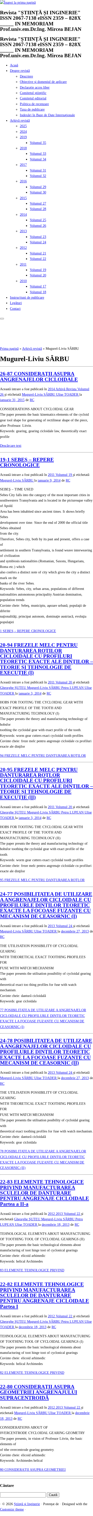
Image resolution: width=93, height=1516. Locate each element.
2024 (23, 132)
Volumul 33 (38, 153)
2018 (23, 148)
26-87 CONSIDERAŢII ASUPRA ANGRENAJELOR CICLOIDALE (39, 376)
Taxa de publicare (32, 109)
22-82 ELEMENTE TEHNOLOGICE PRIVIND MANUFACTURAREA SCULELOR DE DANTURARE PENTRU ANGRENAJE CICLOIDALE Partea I (44, 1295)
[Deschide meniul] (2, 318)
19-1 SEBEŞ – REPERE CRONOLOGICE (27, 462)
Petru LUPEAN (73, 688)
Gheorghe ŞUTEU (13, 688)
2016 (23, 181)
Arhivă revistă (20, 120)
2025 (23, 126)
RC (32, 400)
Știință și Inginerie (27, 1504)
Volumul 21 (38, 253)
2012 (23, 248)
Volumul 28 (38, 209)
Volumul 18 (38, 292)
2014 (23, 214)
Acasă (14, 65)
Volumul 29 (38, 187)
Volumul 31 (38, 170)
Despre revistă (20, 71)
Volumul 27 (38, 203)
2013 (23, 231)
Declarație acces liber (35, 87)
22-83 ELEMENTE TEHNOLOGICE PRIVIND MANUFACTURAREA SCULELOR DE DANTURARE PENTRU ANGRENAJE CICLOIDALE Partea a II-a (44, 1193)
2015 (23, 198)
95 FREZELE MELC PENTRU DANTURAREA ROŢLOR (42, 880)
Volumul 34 (38, 159)
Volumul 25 (38, 220)
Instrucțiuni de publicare (27, 297)
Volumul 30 (38, 192)
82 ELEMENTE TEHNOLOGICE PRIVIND (32, 1373)
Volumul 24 (38, 242)
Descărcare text (10, 445)
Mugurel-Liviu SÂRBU (39, 394)
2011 (23, 264)
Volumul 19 (38, 270)
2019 (23, 137)
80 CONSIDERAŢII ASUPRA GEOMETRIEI (33, 1470)
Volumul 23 (38, 237)
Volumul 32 (38, 176)
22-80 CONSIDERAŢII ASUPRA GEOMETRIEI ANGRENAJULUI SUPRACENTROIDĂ (38, 1392)
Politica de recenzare (34, 104)
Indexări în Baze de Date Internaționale (47, 115)
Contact (15, 309)
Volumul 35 (38, 143)
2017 (23, 165)
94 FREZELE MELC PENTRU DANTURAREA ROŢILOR (43, 756)
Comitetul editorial (33, 98)
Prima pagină (9, 348)
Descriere (26, 76)
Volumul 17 (38, 286)
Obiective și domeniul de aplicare (43, 82)
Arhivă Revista (66, 389)
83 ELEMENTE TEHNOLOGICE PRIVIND (32, 1270)
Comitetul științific (33, 93)
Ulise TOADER (67, 394)
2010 (23, 281)
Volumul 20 (38, 275)
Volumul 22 (38, 259)
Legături (16, 303)
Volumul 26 (38, 226)
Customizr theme (12, 1509)
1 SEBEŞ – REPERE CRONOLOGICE (28, 631)
